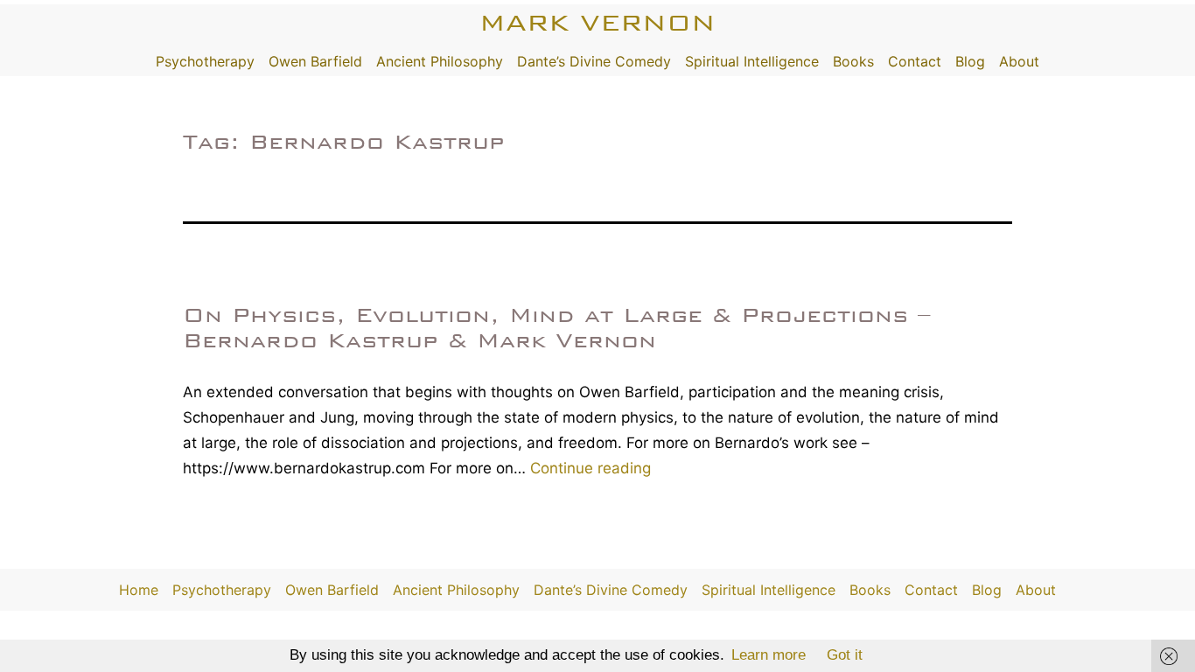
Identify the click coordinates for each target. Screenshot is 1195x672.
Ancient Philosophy (439, 61)
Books (853, 61)
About (1019, 61)
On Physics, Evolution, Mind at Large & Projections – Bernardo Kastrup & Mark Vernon (556, 328)
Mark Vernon (597, 22)
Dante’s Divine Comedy (594, 61)
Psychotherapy (205, 61)
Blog (970, 61)
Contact (914, 61)
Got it (845, 655)
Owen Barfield (315, 61)
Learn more (768, 655)
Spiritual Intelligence (752, 61)
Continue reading (590, 468)
